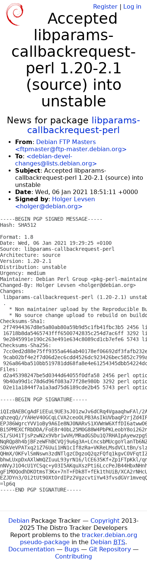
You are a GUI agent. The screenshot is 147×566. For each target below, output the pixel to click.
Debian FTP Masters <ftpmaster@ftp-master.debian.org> (71, 145)
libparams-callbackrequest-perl (83, 125)
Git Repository (110, 549)
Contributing (73, 556)
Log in (132, 6)
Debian (18, 520)
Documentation (31, 549)
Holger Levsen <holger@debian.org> (55, 203)
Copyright (104, 520)
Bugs (71, 549)
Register (105, 6)
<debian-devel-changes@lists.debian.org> (56, 160)
